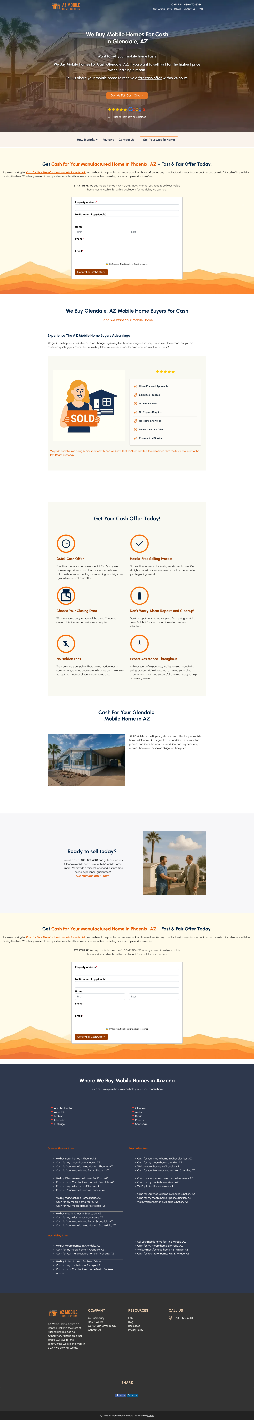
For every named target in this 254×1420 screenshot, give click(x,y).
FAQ (201, 8)
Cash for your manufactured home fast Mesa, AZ (165, 1178)
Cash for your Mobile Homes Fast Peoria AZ (80, 1205)
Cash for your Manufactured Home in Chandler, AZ (166, 1170)
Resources (134, 1325)
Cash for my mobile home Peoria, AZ (77, 1201)
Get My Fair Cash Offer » (127, 95)
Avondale (59, 1112)
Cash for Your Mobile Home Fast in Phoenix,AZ (82, 1170)
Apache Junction (63, 1108)
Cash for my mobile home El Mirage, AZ (160, 1245)
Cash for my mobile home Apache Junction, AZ (164, 1197)
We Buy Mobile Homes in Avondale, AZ (78, 1245)
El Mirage (59, 1124)
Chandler (59, 1120)
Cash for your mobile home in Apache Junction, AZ (166, 1194)
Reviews (108, 139)
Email (79, 251)
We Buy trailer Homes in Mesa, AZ (156, 1186)
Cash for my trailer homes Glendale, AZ (78, 1186)
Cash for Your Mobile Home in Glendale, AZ (81, 1190)
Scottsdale (141, 1124)
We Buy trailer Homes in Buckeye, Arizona (79, 1261)
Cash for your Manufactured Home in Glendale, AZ (85, 1182)
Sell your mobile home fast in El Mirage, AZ (161, 1241)
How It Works (86, 139)
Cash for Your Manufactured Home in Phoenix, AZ (84, 1166)
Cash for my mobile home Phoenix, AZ (78, 1162)
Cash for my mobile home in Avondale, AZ (80, 1249)
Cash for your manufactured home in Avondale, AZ (85, 1253)
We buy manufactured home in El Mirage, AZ (162, 1249)
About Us (189, 8)
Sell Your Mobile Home (159, 139)
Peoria (138, 1116)
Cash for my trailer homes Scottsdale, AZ (79, 1217)
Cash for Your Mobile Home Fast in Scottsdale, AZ (84, 1221)
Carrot (150, 1415)
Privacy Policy (135, 1329)
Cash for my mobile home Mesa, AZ (158, 1182)
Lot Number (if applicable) (90, 214)
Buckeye (58, 1116)
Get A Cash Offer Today (167, 8)
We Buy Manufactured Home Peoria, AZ (78, 1197)
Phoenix (139, 1120)
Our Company (96, 1318)
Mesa (138, 1112)
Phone (79, 238)
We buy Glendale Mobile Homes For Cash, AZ (82, 1178)
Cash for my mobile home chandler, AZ (159, 1162)
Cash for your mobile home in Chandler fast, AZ (164, 1158)
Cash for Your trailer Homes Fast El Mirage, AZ (163, 1253)
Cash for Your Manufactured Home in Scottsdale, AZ (86, 1225)
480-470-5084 (193, 4)
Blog (130, 1322)
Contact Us (126, 139)
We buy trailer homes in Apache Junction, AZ (162, 1201)
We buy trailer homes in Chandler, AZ (158, 1166)
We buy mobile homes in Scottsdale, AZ (79, 1213)
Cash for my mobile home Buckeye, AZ (78, 1265)
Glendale (140, 1108)
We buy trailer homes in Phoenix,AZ (76, 1158)
